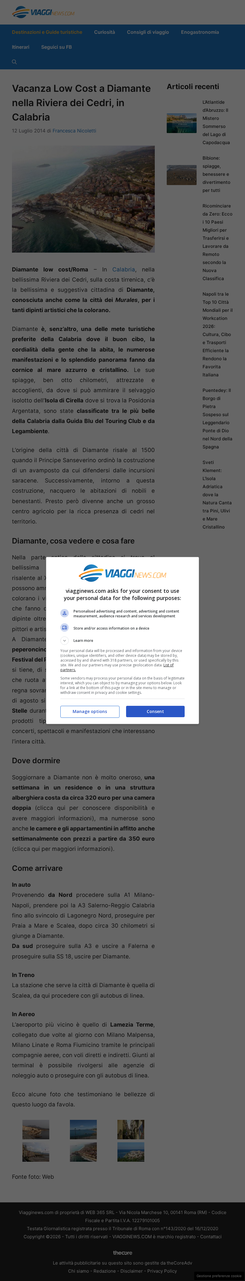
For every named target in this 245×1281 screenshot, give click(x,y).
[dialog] (122, 640)
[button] (122, 640)
